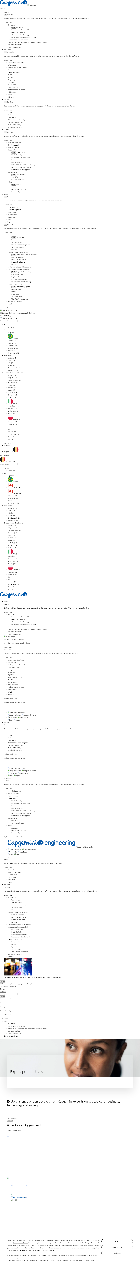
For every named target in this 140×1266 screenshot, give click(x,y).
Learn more (8, 22)
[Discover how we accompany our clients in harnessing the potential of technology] (72, 967)
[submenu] (11, 647)
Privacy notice (19, 1236)
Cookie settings (15, 1165)
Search (3, 981)
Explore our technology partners (15, 702)
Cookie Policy (89, 1260)
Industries (10, 52)
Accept (117, 1241)
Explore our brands (10, 698)
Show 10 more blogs (14, 1130)
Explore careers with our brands (15, 837)
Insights (10, 14)
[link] (18, 5)
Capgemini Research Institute (14, 639)
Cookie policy (15, 1168)
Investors (13, 1153)
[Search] (1, 8)
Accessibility (14, 1158)
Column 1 (13, 1204)
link (5, 14)
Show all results (5, 1015)
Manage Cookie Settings (20, 1243)
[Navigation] (4, 8)
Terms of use (14, 1155)
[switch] (1, 313)
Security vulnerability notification (20, 1163)
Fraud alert (14, 1170)
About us (10, 224)
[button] (11, 451)
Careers (10, 132)
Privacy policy (15, 1160)
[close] (2, 8)
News (9, 197)
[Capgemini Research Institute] (72, 636)
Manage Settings (117, 1247)
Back (13, 27)
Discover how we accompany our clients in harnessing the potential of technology (32, 977)
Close (3, 991)
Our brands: (10, 1182)
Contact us (18, 1221)
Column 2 (13, 1226)
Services (10, 102)
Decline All (117, 1253)
